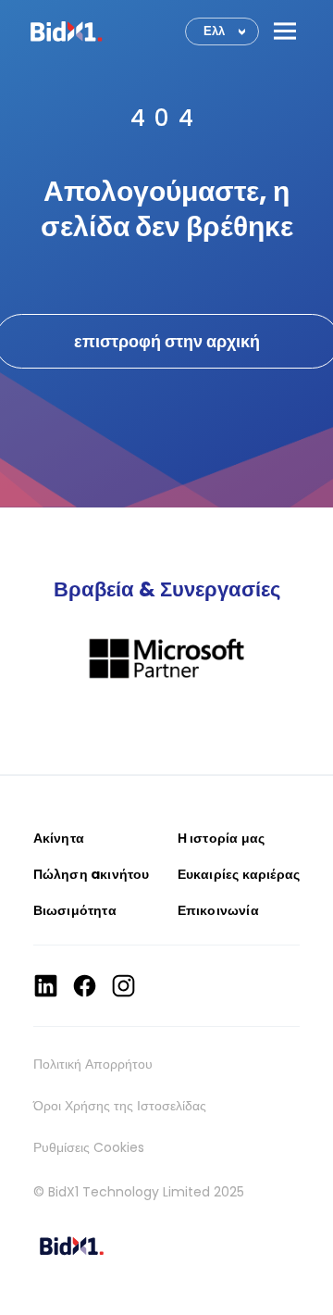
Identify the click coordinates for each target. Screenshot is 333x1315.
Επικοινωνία (218, 910)
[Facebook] (84, 985)
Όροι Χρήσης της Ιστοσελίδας (119, 1105)
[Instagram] (123, 985)
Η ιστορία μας (221, 838)
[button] (285, 31)
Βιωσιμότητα (75, 910)
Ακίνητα (58, 838)
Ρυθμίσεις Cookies (88, 1147)
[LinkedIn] (45, 985)
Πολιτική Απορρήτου (93, 1064)
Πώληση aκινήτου (91, 874)
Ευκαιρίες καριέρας (239, 874)
